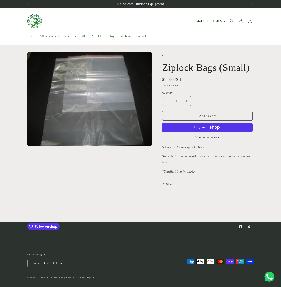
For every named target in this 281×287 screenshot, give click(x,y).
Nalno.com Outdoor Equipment (54, 277)
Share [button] (169, 184)
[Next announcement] (252, 4)
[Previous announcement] (28, 4)
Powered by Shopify (83, 277)
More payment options (207, 137)
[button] (49, 36)
